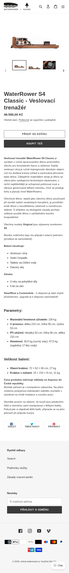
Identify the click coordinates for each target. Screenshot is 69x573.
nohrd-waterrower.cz (30, 561)
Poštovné (24, 119)
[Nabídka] (63, 6)
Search (11, 458)
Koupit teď (34, 143)
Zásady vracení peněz (20, 477)
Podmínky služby (17, 467)
